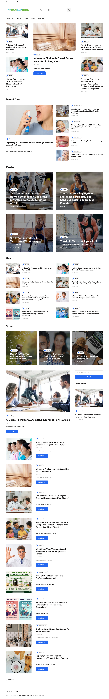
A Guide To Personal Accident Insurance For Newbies (16, 47)
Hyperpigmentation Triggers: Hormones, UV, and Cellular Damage (52, 657)
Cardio (26, 19)
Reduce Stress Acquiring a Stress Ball (87, 357)
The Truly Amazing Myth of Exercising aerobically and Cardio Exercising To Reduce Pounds (77, 198)
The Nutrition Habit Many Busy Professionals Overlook (49, 577)
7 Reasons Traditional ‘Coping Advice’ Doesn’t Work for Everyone (54, 356)
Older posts (11, 679)
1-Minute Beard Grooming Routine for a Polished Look (52, 630)
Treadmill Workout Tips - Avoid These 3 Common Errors (79, 243)
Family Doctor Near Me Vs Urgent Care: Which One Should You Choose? (92, 47)
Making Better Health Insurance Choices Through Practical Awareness (15, 83)
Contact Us (9, 2)
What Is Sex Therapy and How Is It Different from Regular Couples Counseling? (35, 314)
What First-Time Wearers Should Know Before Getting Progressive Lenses (86, 297)
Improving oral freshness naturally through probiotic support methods (29, 143)
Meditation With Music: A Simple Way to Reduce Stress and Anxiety (21, 356)
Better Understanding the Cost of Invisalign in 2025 (87, 142)
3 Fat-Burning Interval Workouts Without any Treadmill (24, 241)
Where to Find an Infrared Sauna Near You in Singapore (53, 60)
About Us (16, 2)
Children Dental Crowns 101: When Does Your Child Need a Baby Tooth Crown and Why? (86, 127)
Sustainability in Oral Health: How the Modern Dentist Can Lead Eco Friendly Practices (85, 111)
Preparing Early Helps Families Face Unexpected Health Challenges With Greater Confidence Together (92, 84)
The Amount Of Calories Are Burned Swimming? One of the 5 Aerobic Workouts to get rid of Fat (28, 198)
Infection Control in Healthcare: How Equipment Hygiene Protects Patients (85, 313)
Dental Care (10, 19)
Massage (41, 19)
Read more (39, 73)
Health (19, 19)
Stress (33, 19)
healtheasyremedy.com (25, 695)
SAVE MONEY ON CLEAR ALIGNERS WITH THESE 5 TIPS (87, 156)
